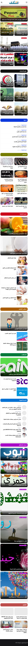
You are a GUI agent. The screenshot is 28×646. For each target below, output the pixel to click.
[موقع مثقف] (14, 2)
